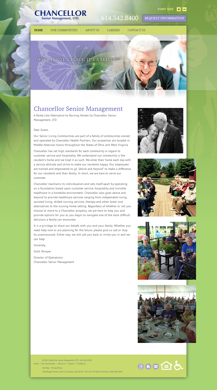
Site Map (45, 368)
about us (61, 363)
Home (36, 363)
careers (71, 363)
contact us (81, 363)
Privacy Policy (56, 368)
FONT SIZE (166, 9)
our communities (48, 363)
